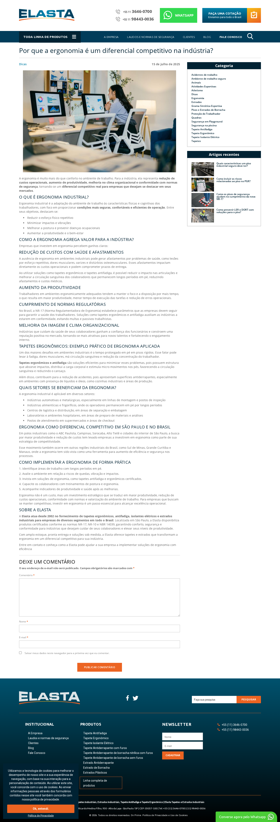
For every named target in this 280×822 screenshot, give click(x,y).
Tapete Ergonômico (202, 133)
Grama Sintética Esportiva (206, 106)
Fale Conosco (36, 753)
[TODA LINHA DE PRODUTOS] (50, 41)
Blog (31, 748)
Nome (23, 621)
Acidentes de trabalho (204, 74)
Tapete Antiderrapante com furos (105, 748)
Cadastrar (173, 755)
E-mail (23, 637)
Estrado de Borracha (96, 767)
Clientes (33, 743)
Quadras (196, 117)
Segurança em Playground (206, 121)
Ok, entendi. (41, 808)
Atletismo (197, 90)
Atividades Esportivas (203, 86)
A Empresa (35, 733)
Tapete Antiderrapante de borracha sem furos (113, 757)
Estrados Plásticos (95, 772)
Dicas (23, 64)
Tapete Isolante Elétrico (205, 137)
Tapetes (196, 141)
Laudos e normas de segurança (48, 738)
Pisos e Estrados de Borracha (208, 110)
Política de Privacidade (41, 815)
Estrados (196, 102)
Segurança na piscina (204, 125)
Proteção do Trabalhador (205, 113)
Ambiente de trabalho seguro (208, 78)
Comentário (27, 575)
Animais (196, 82)
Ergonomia (197, 98)
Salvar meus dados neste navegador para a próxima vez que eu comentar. (67, 653)
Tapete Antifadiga (201, 129)
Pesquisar (248, 699)
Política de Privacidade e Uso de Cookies (165, 815)
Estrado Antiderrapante (98, 762)
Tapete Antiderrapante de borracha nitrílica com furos (118, 753)
